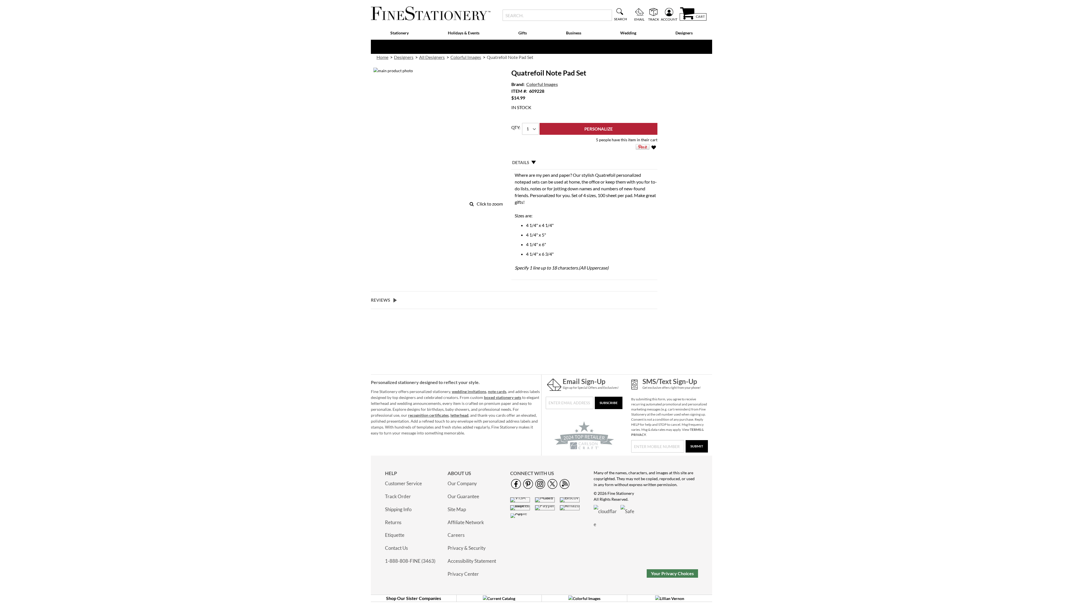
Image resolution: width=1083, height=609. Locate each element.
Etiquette (394, 535)
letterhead (459, 415)
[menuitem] (399, 33)
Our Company (462, 483)
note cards (497, 391)
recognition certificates (428, 415)
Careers (456, 535)
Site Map (457, 509)
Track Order (398, 496)
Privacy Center (463, 574)
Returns (393, 522)
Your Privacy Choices (672, 573)
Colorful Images (542, 84)
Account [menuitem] (669, 19)
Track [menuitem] (653, 19)
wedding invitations (469, 391)
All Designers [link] (432, 57)
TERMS (695, 429)
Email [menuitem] (639, 19)
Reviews (380, 300)
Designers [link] (403, 57)
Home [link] (382, 57)
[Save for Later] (654, 148)
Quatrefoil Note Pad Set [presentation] (510, 57)
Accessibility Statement (472, 561)
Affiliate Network (466, 522)
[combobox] (557, 15)
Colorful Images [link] (465, 57)
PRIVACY (638, 435)
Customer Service (403, 483)
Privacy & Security (467, 548)
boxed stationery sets (502, 397)
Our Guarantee (463, 496)
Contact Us (396, 548)
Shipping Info (398, 509)
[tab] (584, 162)
